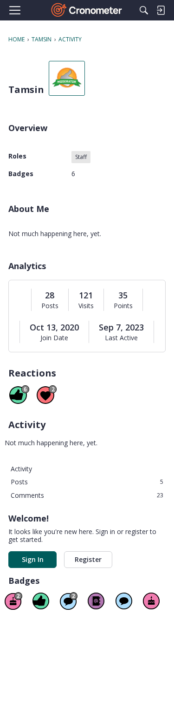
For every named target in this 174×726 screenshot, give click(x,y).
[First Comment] (124, 601)
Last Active (121, 338)
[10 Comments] (68, 601)
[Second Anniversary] (13, 601)
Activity (21, 468)
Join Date (54, 338)
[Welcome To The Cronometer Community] (87, 10)
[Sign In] (160, 10)
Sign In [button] (33, 559)
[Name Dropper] (96, 601)
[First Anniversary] (151, 601)
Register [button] (88, 559)
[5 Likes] (41, 601)
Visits (86, 306)
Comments (87, 495)
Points (123, 306)
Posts (49, 306)
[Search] (143, 10)
